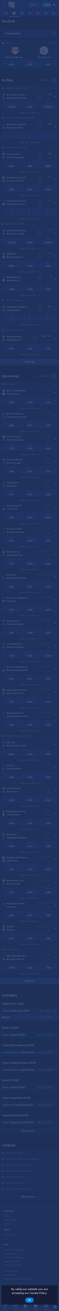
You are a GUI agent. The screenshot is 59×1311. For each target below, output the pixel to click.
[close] (54, 4)
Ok (29, 1300)
